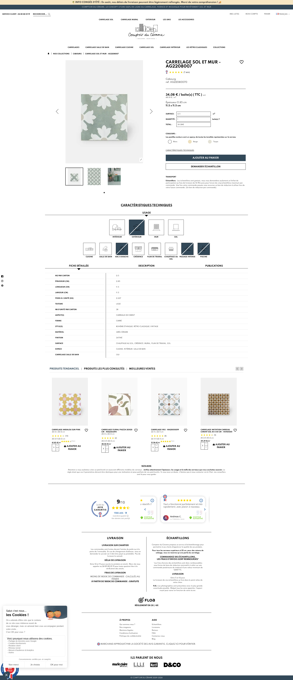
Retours (155, 630)
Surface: (170, 114)
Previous (237, 369)
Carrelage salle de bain (67, 355)
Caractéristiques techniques (180, 150)
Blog (153, 639)
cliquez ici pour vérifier (180, 644)
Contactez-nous (158, 636)
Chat (211, 472)
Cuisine (119, 349)
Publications (214, 266)
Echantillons (156, 624)
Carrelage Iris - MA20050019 (165, 430)
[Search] (49, 14)
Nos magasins (125, 627)
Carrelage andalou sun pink (66, 430)
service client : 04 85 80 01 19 (16, 14)
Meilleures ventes (142, 369)
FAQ (154, 633)
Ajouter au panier (206, 158)
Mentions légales (126, 630)
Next (241, 369)
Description (146, 266)
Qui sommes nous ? (127, 624)
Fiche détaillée (79, 266)
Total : (169, 125)
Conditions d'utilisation (128, 633)
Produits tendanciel (64, 369)
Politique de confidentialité (130, 636)
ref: (168, 82)
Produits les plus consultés (104, 369)
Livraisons (156, 627)
